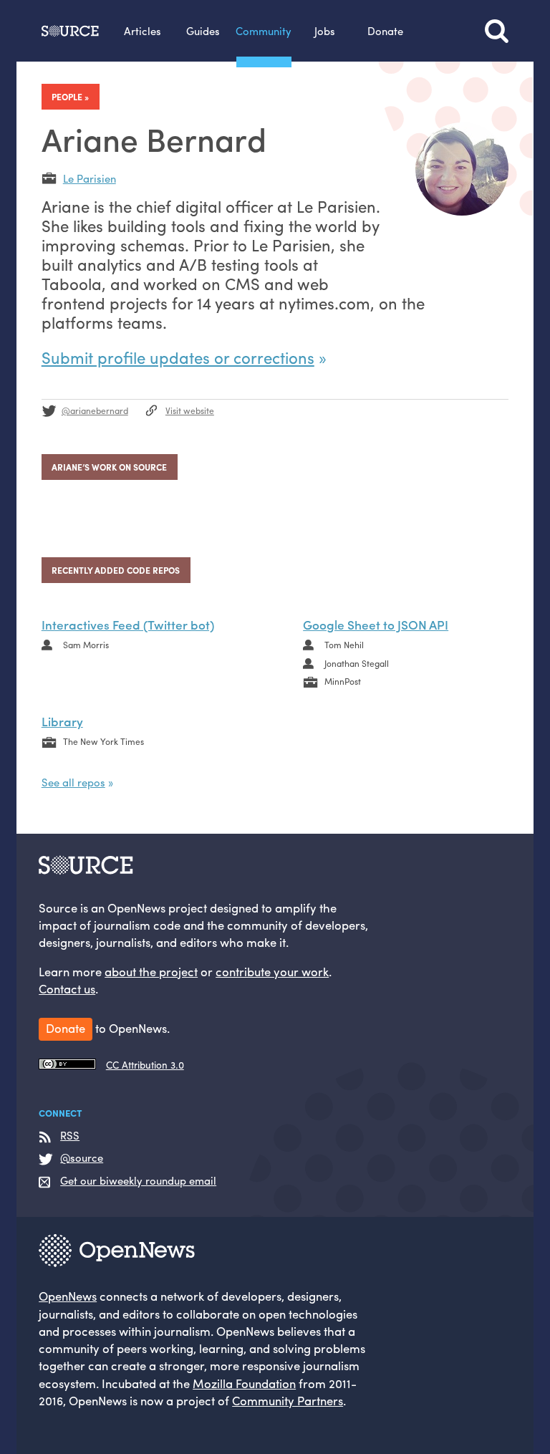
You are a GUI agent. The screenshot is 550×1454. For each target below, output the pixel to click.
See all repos (73, 781)
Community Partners (287, 1400)
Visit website (189, 410)
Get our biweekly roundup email (138, 1181)
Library (62, 721)
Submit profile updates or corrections (178, 357)
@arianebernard (95, 410)
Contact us (67, 988)
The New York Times (103, 741)
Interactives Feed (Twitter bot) (128, 624)
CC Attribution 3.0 (145, 1065)
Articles (142, 30)
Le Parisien (89, 178)
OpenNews (68, 1295)
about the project (151, 971)
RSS (69, 1135)
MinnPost (342, 681)
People (67, 96)
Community (263, 30)
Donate (385, 30)
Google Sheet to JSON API (375, 624)
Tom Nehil (344, 644)
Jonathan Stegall (356, 663)
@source (81, 1158)
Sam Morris (86, 644)
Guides (203, 30)
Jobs (324, 30)
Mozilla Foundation (244, 1383)
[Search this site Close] (496, 31)
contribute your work (272, 971)
